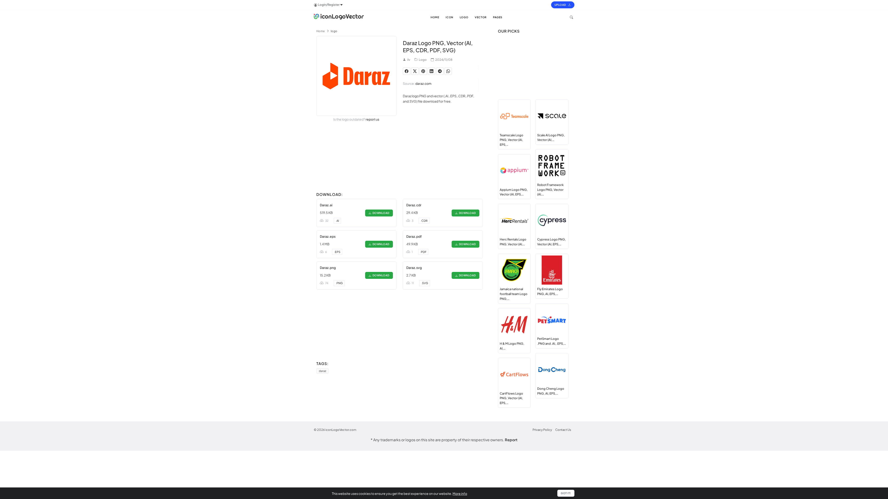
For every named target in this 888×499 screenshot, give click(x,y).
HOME (435, 17)
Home (320, 31)
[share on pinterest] (423, 71)
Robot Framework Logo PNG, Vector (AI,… (550, 189)
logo (334, 31)
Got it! (566, 493)
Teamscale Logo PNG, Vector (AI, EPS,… (511, 140)
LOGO (464, 17)
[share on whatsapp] (448, 71)
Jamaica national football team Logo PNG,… (513, 294)
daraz (322, 371)
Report (511, 439)
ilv (408, 59)
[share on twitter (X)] (415, 71)
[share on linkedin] (431, 71)
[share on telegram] (440, 71)
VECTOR (481, 17)
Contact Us (563, 430)
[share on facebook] (406, 71)
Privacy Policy (542, 430)
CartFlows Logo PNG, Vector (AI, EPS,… (511, 398)
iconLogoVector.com (340, 430)
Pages (497, 17)
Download (380, 212)
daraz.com (423, 83)
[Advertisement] (399, 157)
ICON (449, 17)
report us (372, 119)
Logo (423, 59)
